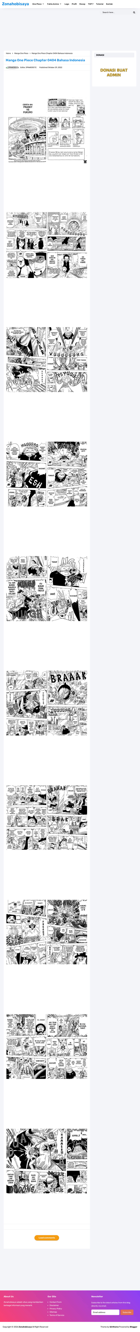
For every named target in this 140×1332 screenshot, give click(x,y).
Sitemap (53, 1312)
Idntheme (114, 1327)
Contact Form (56, 1302)
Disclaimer (54, 1305)
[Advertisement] (70, 29)
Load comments (47, 1238)
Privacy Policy (56, 1309)
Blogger (133, 1327)
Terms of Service (57, 1315)
